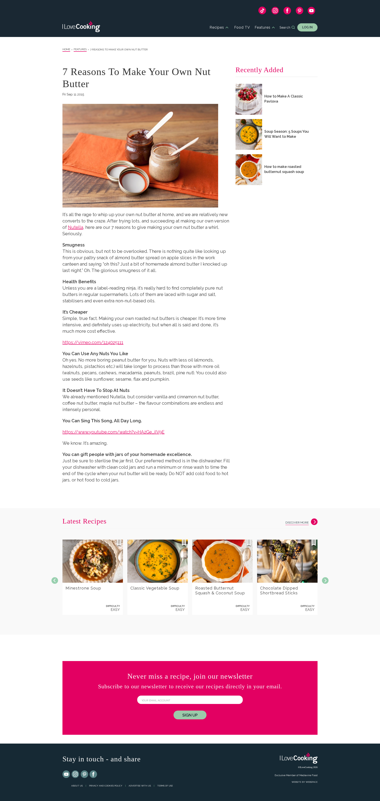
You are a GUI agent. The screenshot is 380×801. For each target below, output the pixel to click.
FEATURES (80, 49)
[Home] (81, 27)
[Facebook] (287, 12)
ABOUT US (77, 785)
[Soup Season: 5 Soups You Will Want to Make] (249, 134)
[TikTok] (262, 11)
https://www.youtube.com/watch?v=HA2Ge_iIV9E (113, 432)
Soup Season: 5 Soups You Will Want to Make (286, 134)
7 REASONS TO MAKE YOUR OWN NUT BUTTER (119, 49)
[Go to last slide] (54, 580)
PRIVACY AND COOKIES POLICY (105, 785)
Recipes (217, 27)
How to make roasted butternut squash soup (284, 169)
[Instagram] (275, 12)
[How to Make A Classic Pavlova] (249, 99)
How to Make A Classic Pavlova (283, 98)
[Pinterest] (299, 12)
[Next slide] (325, 580)
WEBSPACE (312, 782)
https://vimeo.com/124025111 (92, 342)
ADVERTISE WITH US (140, 785)
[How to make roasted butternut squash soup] (249, 169)
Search (285, 27)
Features (262, 27)
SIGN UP (190, 715)
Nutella (75, 227)
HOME (66, 49)
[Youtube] (66, 774)
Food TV (242, 27)
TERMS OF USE (165, 785)
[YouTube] (311, 12)
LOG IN (307, 27)
